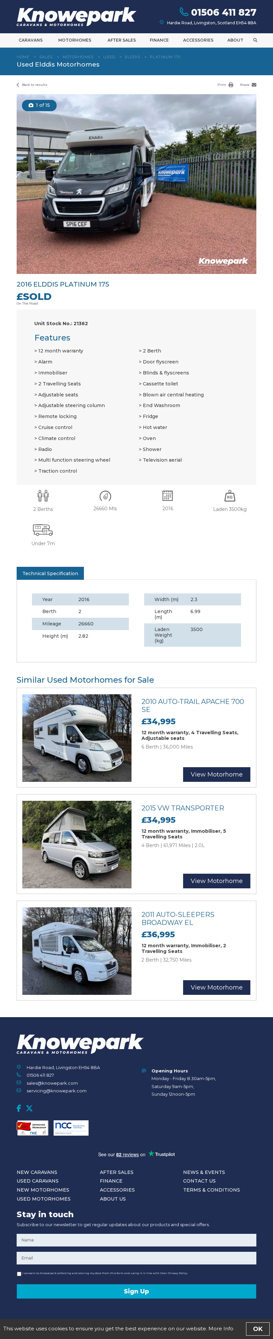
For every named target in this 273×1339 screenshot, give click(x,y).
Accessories (198, 40)
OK (258, 1329)
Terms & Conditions (211, 1190)
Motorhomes (74, 40)
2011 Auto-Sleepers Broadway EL (177, 919)
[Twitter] (29, 1108)
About (235, 40)
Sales (46, 57)
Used (109, 57)
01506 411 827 (40, 1075)
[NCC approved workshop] (33, 1128)
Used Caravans (38, 1181)
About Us (113, 1199)
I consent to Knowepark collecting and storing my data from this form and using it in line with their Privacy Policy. (105, 1273)
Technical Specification (50, 573)
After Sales (122, 40)
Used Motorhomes (44, 1199)
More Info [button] (220, 1328)
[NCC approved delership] (71, 1128)
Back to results (34, 85)
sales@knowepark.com (52, 1083)
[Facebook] (19, 1108)
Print (222, 85)
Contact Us (199, 1181)
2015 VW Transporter (182, 808)
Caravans (31, 40)
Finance (159, 40)
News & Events (204, 1172)
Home (23, 57)
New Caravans (37, 1172)
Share (245, 85)
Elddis (132, 57)
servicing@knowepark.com (57, 1090)
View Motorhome (217, 774)
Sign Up (136, 1291)
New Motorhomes (43, 1190)
